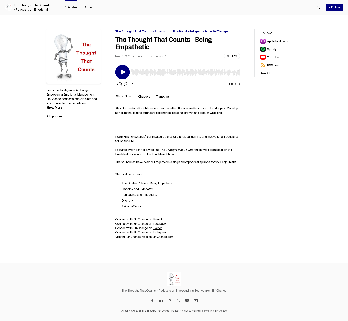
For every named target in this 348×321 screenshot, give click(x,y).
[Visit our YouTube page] (187, 300)
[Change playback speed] (133, 84)
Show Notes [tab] (124, 96)
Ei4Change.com (162, 237)
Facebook (159, 223)
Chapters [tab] (144, 96)
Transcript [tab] (162, 96)
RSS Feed (273, 65)
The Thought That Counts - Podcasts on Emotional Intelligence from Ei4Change (32, 7)
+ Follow (334, 7)
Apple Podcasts (277, 41)
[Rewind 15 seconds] (119, 84)
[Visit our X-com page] (178, 300)
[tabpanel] (177, 174)
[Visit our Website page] (196, 300)
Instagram (159, 232)
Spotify (272, 49)
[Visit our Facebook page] (152, 300)
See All (265, 73)
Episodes (71, 7)
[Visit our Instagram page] (169, 300)
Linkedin (158, 219)
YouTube (273, 57)
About (88, 7)
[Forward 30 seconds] (126, 84)
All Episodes (54, 116)
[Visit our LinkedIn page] (161, 300)
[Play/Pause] (122, 72)
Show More (54, 107)
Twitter (157, 228)
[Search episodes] (318, 7)
